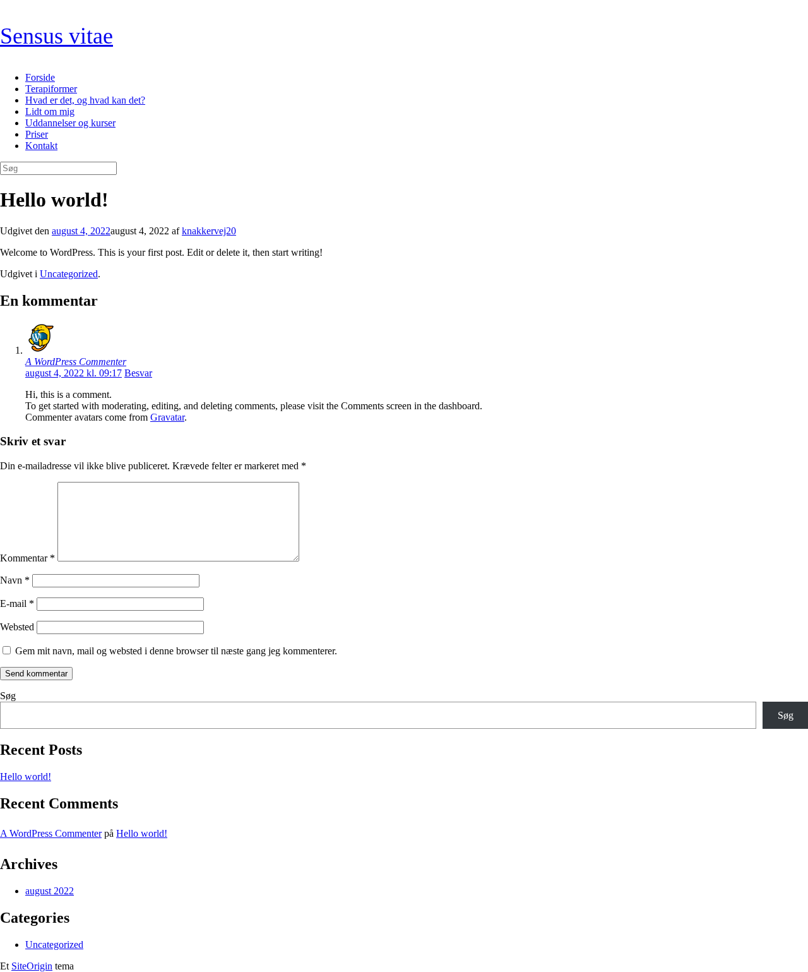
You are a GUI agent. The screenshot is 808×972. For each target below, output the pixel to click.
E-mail (17, 603)
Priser (36, 134)
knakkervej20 (209, 230)
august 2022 (49, 890)
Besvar (138, 373)
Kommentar (27, 558)
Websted (17, 626)
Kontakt (41, 145)
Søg (8, 695)
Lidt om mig (49, 111)
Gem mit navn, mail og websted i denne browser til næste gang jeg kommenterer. (176, 650)
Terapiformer (51, 88)
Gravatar (167, 417)
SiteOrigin (31, 966)
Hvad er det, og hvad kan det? (85, 100)
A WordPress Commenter (75, 361)
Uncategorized (69, 273)
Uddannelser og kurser (70, 122)
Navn (15, 580)
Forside (40, 77)
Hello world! (25, 776)
